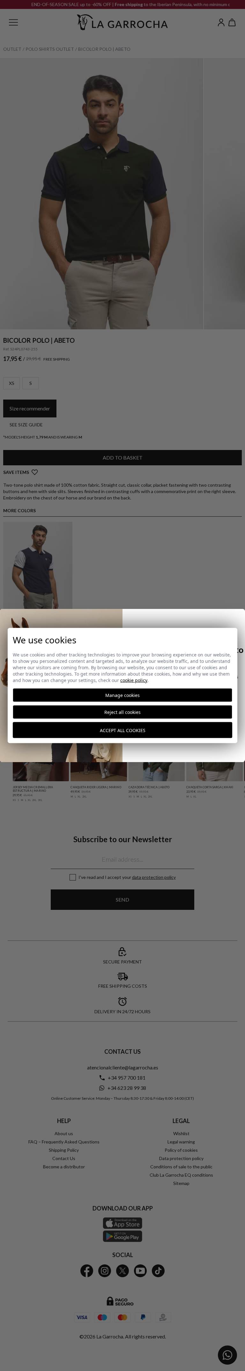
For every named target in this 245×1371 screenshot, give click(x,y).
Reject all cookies (122, 712)
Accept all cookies (122, 730)
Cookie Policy (133, 680)
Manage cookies (122, 695)
